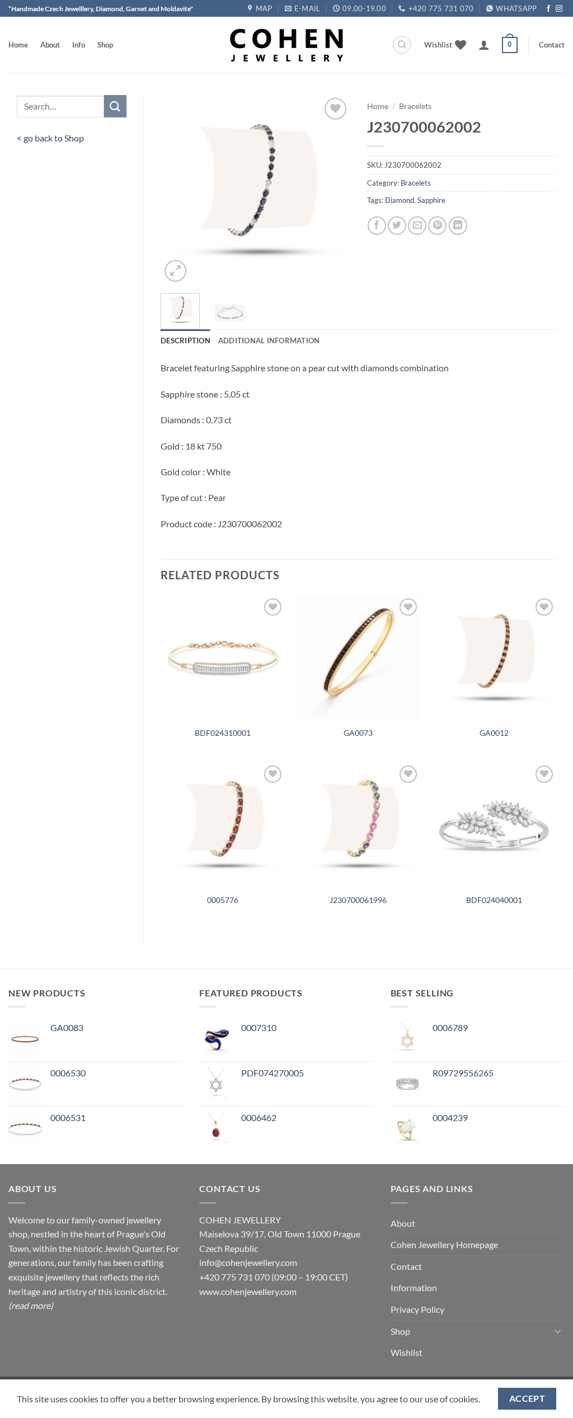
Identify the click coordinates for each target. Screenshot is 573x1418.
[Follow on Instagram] (559, 9)
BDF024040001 (494, 900)
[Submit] (115, 106)
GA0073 (358, 733)
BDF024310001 (223, 733)
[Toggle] (558, 1330)
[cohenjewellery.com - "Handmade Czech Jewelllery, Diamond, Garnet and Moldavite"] (286, 45)
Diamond (399, 200)
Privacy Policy (417, 1309)
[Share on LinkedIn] (458, 225)
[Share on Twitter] (397, 225)
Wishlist (406, 1352)
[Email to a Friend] (417, 225)
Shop (105, 44)
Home (18, 44)
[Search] (402, 45)
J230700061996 (358, 900)
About (50, 44)
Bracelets (415, 106)
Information (414, 1287)
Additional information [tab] (269, 340)
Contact (552, 44)
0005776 (222, 900)
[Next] (332, 190)
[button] (484, 44)
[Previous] (178, 190)
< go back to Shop (50, 138)
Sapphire (431, 200)
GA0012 (494, 733)
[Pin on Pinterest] (437, 225)
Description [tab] (185, 340)
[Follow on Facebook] (548, 9)
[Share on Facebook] (377, 225)
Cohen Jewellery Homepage (444, 1244)
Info (78, 44)
